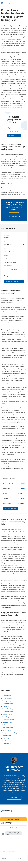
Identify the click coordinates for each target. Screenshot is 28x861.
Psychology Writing (8, 711)
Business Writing (7, 698)
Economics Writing (8, 709)
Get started (14, 798)
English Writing (7, 695)
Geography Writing (8, 738)
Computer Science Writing (10, 733)
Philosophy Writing (8, 703)
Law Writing (6, 706)
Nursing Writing (7, 730)
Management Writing (8, 719)
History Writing (7, 701)
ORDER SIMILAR (12, 216)
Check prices (12, 135)
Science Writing (7, 725)
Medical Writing (7, 741)
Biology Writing (7, 735)
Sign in (12, 3)
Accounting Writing (8, 727)
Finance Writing (7, 743)
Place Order (9, 508)
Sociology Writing (7, 714)
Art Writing (6, 717)
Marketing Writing (7, 722)
